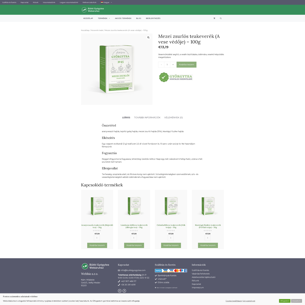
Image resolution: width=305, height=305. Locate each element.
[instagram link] (119, 291)
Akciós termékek (123, 18)
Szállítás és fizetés (9, 2)
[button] (221, 18)
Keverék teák (97, 30)
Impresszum (198, 287)
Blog (138, 18)
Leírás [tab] (126, 117)
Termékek (102, 18)
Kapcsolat (24, 2)
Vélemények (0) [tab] (173, 117)
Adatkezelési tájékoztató (203, 277)
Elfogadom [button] (284, 301)
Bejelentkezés (153, 18)
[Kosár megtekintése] (214, 18)
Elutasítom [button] (296, 301)
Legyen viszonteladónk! (69, 2)
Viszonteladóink (49, 2)
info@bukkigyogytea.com (133, 270)
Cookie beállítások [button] (234, 301)
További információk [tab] (147, 117)
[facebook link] (124, 291)
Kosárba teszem (186, 64)
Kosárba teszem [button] (97, 245)
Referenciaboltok (89, 2)
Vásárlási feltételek (201, 274)
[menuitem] (106, 2)
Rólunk (35, 2)
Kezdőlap (88, 18)
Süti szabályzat (248, 301)
